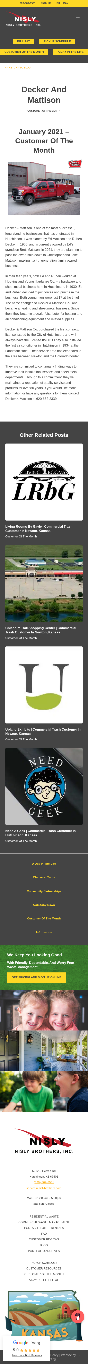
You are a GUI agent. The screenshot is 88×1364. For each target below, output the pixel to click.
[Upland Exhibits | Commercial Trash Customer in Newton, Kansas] (44, 684)
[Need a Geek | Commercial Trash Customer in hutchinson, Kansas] (44, 786)
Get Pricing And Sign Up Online (36, 977)
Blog (44, 1245)
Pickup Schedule (57, 41)
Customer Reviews (44, 1239)
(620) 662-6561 (44, 1182)
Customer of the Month (44, 1274)
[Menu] (78, 19)
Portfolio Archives (44, 1251)
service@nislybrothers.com (43, 1188)
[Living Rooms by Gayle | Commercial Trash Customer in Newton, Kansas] (44, 482)
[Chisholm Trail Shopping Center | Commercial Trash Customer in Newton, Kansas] (44, 583)
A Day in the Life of (44, 1279)
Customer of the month (24, 51)
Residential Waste (44, 1216)
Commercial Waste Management (44, 1222)
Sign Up (46, 3)
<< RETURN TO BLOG (17, 67)
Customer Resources (43, 1268)
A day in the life (70, 51)
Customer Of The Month (44, 110)
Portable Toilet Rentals (44, 1228)
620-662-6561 (28, 3)
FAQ (44, 1233)
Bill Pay (62, 3)
